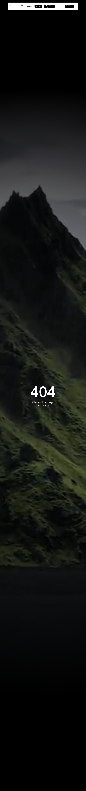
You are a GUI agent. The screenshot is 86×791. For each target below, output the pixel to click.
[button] (43, 413)
